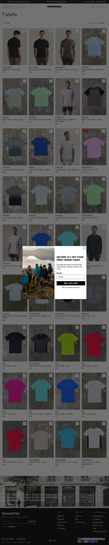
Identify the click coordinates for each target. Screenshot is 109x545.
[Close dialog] (84, 248)
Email (59, 273)
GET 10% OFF (71, 283)
